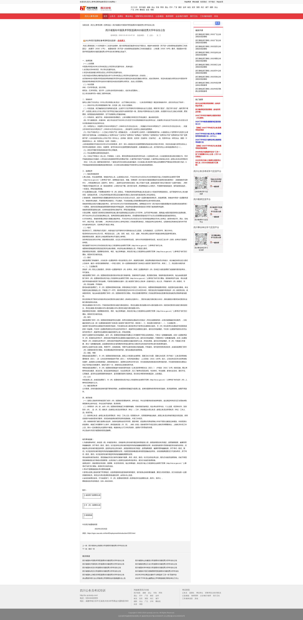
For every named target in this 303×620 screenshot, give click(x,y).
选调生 (120, 16)
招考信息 (107, 25)
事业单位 (129, 16)
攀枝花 (142, 10)
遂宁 (207, 7)
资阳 (198, 7)
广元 (132, 10)
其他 (216, 16)
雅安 (180, 7)
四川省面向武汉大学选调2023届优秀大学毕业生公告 (101, 571)
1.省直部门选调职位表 (92, 495)
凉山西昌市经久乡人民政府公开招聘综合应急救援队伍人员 (103, 578)
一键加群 (215, 186)
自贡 (147, 10)
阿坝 (162, 7)
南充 (189, 7)
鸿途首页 (219, 2)
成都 (148, 7)
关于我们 (211, 2)
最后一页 (92, 549)
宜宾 (193, 7)
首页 (105, 16)
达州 (184, 7)
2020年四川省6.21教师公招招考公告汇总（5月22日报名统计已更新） (208, 162)
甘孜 (157, 7)
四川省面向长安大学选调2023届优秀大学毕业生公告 (101, 567)
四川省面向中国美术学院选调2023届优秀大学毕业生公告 (103, 560)
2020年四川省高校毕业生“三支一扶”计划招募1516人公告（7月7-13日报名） (208, 154)
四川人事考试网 (91, 16)
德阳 (211, 7)
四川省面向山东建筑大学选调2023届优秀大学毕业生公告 (108, 545)
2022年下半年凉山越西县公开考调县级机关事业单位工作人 (157, 578)
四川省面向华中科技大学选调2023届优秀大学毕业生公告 (156, 567)
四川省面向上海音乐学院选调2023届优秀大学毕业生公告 (103, 575)
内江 (202, 7)
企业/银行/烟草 (182, 16)
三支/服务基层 (206, 16)
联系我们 (203, 2)
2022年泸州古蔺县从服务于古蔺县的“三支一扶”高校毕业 (156, 575)
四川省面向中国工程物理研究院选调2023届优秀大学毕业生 (157, 571)
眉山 (166, 7)
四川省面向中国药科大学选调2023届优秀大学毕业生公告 (103, 564)
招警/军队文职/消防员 (144, 16)
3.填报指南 (88, 515)
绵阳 (152, 10)
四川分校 (134, 7)
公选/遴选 (160, 16)
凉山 (153, 7)
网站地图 (195, 2)
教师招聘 (169, 16)
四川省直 (142, 7)
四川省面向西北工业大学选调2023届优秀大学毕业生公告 (156, 564)
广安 (175, 7)
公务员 (112, 16)
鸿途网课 (187, 2)
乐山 (216, 7)
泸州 (137, 10)
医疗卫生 (194, 16)
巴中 (171, 7)
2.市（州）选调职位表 (92, 505)
